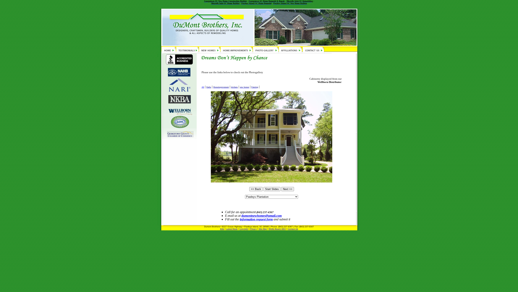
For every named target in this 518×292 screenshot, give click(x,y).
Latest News (232, 229)
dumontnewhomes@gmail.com (261, 215)
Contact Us (293, 229)
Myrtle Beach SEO (277, 229)
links (222, 229)
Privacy (253, 229)
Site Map (263, 229)
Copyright (243, 229)
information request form (256, 219)
